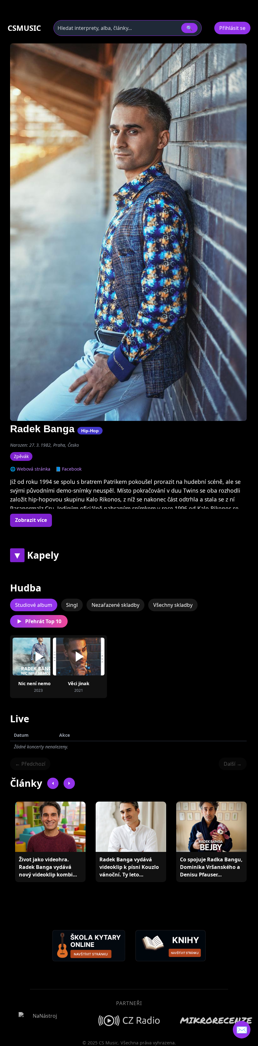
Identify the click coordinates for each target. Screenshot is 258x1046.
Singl (72, 604)
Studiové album (33, 604)
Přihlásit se (232, 28)
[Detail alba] (48, 656)
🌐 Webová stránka (30, 469)
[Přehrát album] (28, 656)
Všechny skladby (173, 604)
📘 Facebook (68, 469)
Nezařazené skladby (115, 604)
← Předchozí (30, 763)
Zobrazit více (31, 520)
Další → (233, 763)
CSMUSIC (24, 28)
